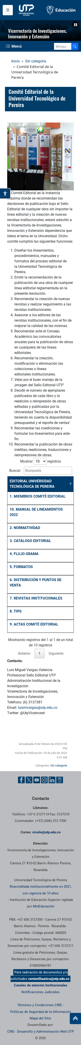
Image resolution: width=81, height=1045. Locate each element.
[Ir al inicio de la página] (75, 1018)
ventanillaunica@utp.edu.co (48, 979)
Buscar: (15, 470)
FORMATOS (23, 567)
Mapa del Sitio (40, 1018)
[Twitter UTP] (29, 780)
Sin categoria (35, 61)
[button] (75, 24)
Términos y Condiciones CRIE (39, 1005)
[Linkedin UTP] (52, 780)
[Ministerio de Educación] (60, 10)
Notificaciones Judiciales (40, 992)
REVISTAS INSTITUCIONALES (38, 598)
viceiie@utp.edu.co (46, 832)
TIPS (18, 611)
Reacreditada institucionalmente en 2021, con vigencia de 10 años (41, 890)
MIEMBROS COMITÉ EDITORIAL (39, 496)
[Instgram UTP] (44, 780)
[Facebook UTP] (21, 780)
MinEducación (43, 906)
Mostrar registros (40, 461)
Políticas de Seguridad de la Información (40, 1012)
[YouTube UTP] (36, 780)
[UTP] (27, 10)
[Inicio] (75, 1018)
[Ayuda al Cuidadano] (59, 780)
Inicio (15, 61)
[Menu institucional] (8, 10)
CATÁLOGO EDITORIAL (32, 541)
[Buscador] (74, 46)
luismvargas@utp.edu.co (37, 707)
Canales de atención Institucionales (40, 985)
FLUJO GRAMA (26, 554)
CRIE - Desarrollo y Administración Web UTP (40, 1032)
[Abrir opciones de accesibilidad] (5, 193)
